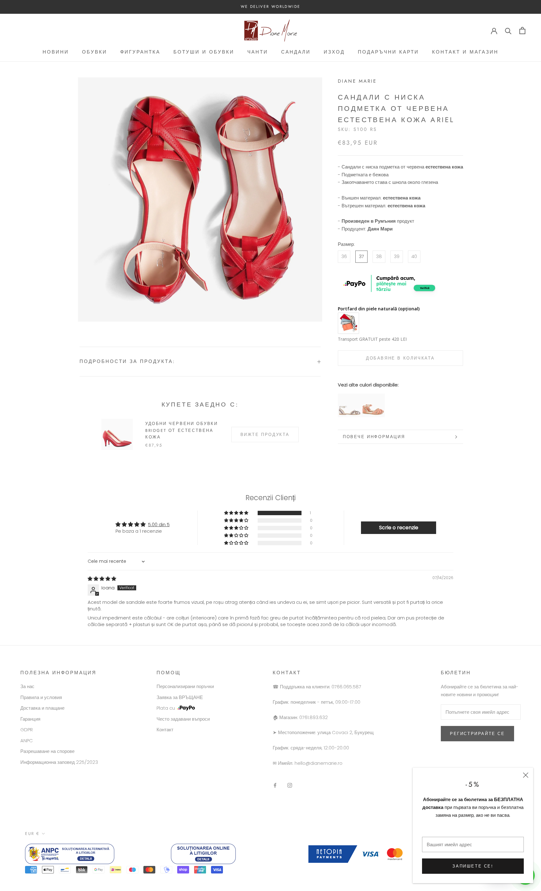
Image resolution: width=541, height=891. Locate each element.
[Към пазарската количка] (522, 30)
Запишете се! (472, 866)
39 (396, 256)
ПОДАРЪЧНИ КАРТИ (388, 52)
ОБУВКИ (94, 52)
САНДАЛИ (296, 52)
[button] (236, 513)
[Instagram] (289, 785)
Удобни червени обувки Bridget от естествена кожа (181, 430)
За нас (27, 686)
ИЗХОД (334, 52)
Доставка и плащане (42, 708)
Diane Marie (357, 81)
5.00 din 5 (159, 524)
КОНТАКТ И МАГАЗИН (465, 52)
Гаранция (30, 719)
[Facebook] (275, 785)
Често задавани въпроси (183, 719)
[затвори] (525, 775)
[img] (102, 578)
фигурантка (140, 52)
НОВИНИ (56, 52)
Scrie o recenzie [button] (398, 527)
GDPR (26, 729)
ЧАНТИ (257, 52)
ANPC (26, 740)
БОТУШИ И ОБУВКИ (203, 52)
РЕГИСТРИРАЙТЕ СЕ (477, 734)
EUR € (32, 834)
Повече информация (374, 437)
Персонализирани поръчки (185, 686)
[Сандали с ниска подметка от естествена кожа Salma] (349, 397)
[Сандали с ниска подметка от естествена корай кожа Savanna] (373, 397)
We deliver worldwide (271, 6)
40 (414, 256)
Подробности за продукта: (127, 361)
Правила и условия (41, 697)
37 (361, 256)
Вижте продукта (265, 435)
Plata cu (166, 708)
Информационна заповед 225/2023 (59, 762)
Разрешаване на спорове (47, 751)
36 (344, 256)
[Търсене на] (508, 30)
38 (379, 256)
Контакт (165, 729)
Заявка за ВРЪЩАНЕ (180, 697)
